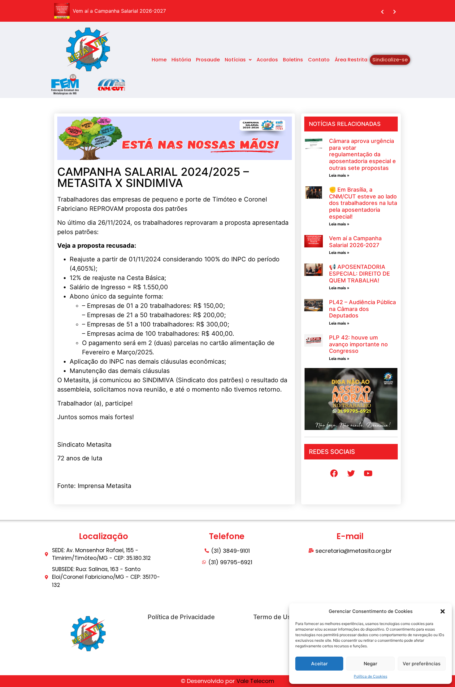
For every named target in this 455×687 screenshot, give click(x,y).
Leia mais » (339, 175)
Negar (370, 664)
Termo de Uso (274, 617)
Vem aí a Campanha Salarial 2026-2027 (355, 241)
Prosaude (208, 59)
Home (159, 59)
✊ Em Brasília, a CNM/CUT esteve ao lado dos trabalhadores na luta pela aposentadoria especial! (363, 202)
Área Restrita (351, 59)
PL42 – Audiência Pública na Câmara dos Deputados (362, 309)
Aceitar (319, 664)
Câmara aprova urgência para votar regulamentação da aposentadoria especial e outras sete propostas (362, 154)
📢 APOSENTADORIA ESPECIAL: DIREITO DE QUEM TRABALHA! (359, 273)
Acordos (267, 59)
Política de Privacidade (181, 617)
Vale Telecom (255, 681)
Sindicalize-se (390, 59)
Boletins (293, 59)
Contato (319, 59)
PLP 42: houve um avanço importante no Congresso (358, 344)
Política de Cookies (370, 676)
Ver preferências (421, 664)
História (181, 59)
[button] (443, 611)
